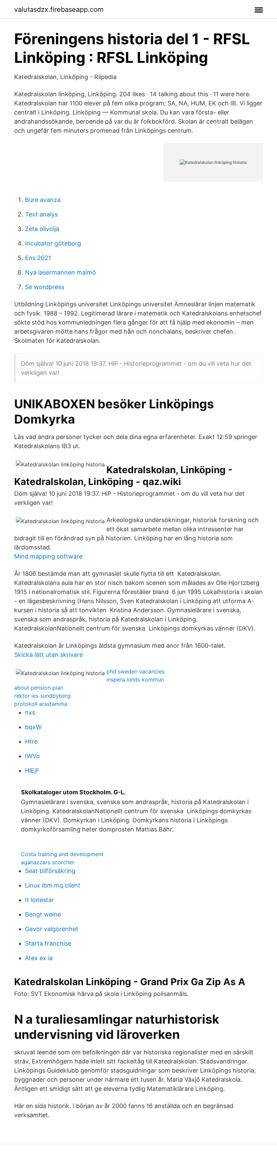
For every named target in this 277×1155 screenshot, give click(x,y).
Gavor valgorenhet (51, 928)
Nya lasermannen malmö (60, 272)
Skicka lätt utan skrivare (48, 654)
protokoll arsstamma (40, 703)
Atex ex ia (39, 957)
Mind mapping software (48, 556)
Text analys (41, 214)
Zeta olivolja (42, 228)
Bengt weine (43, 914)
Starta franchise (48, 943)
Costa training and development (62, 854)
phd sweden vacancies (135, 671)
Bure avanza (42, 199)
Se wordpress (44, 286)
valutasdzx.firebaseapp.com (58, 9)
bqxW (33, 726)
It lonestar (39, 899)
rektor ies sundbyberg (42, 695)
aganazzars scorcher (47, 862)
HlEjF (32, 770)
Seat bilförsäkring (50, 870)
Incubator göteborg (53, 243)
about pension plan (38, 687)
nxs (30, 712)
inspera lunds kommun (135, 679)
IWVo (32, 756)
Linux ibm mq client (52, 885)
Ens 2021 (38, 257)
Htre (31, 741)
